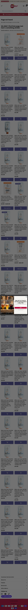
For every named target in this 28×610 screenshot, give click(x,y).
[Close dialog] (26, 297)
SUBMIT (21, 307)
